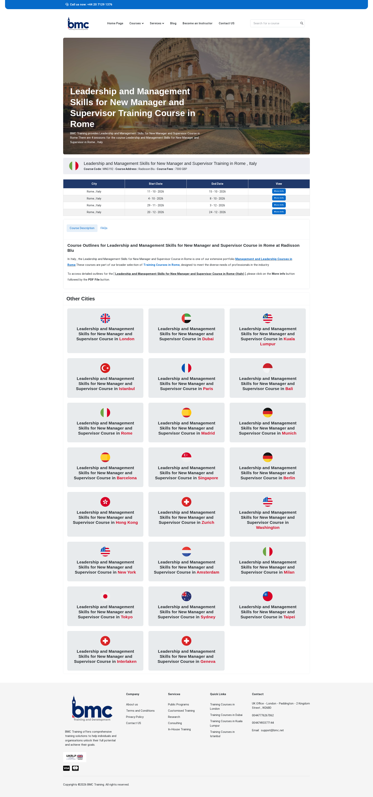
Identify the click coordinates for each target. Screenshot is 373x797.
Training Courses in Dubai (226, 715)
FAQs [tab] (104, 228)
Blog (173, 23)
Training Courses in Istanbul (222, 734)
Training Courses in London (222, 707)
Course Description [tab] (82, 228)
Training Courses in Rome (161, 265)
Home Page (115, 23)
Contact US (226, 23)
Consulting (175, 723)
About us (132, 704)
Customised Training (181, 710)
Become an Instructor (198, 23)
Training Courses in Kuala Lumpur (226, 723)
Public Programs (178, 704)
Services (155, 23)
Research (174, 717)
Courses (135, 23)
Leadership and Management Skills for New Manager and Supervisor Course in (105, 333)
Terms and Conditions (140, 710)
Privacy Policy (135, 717)
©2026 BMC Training (91, 784)
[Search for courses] (302, 23)
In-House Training (179, 729)
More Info (279, 191)
